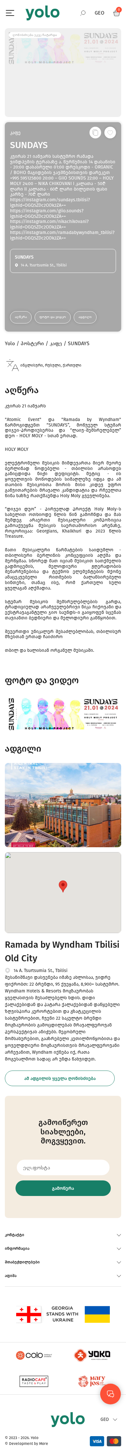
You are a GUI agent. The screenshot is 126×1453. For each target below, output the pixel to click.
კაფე (15, 132)
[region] (63, 726)
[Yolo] (42, 13)
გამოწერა (63, 1188)
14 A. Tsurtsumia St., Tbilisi (41, 970)
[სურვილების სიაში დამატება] (110, 132)
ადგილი (85, 317)
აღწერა (21, 317)
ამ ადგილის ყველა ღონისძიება (60, 1078)
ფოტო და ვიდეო (52, 317)
